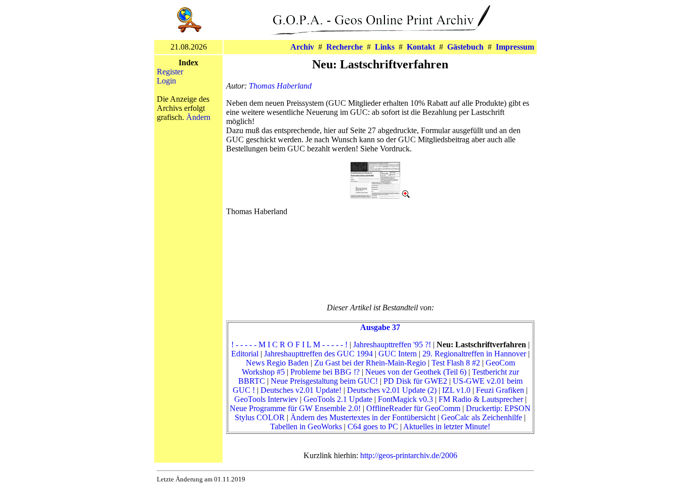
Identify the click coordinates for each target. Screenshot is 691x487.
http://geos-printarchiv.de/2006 (408, 455)
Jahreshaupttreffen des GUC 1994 (318, 353)
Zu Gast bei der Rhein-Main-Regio (370, 362)
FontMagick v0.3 (405, 399)
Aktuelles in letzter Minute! (446, 426)
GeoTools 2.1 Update (338, 399)
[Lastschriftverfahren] (380, 196)
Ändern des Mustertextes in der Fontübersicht (363, 417)
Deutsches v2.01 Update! (301, 390)
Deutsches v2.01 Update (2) (392, 390)
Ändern (198, 117)
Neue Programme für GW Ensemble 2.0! (295, 408)
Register (170, 71)
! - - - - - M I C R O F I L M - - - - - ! (289, 344)
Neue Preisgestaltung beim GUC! (324, 381)
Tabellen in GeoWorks (306, 426)
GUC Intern (397, 353)
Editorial (244, 353)
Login (166, 80)
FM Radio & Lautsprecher (481, 399)
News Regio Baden (277, 362)
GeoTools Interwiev (266, 399)
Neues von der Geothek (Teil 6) (415, 372)
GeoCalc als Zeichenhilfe (481, 417)
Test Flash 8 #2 (455, 362)
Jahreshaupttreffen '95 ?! (392, 344)
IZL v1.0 (456, 390)
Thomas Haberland (280, 86)
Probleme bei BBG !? (325, 372)
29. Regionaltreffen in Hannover (474, 353)
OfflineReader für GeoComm (413, 408)
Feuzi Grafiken (500, 390)
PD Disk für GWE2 (415, 381)
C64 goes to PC (373, 426)
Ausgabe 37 (380, 327)
